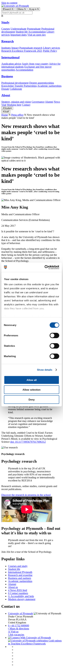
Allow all (32, 379)
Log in (34, 9)
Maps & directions (18, 628)
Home (4, 114)
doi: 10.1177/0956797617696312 (28, 441)
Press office (17, 114)
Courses (5, 28)
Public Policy (50, 50)
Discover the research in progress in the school (26, 494)
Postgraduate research (30, 47)
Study (5, 22)
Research (7, 41)
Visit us (13, 631)
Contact (26, 104)
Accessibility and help (21, 596)
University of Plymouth (20, 613)
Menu (21, 9)
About (5, 95)
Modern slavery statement (21, 599)
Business (7, 76)
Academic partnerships (49, 85)
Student (7, 108)
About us (13, 587)
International (10, 57)
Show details (44, 369)
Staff (6, 111)
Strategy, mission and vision (16, 101)
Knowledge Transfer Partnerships (19, 85)
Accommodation (37, 31)
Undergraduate (18, 28)
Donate (5, 88)
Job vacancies (16, 634)
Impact (15, 47)
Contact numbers (18, 593)
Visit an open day (36, 34)
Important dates (18, 34)
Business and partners (19, 578)
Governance (38, 101)
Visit (3, 104)
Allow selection (31, 389)
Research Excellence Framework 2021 (21, 50)
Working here (14, 104)
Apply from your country (35, 63)
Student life (22, 31)
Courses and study (18, 566)
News (57, 101)
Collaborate (16, 88)
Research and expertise (20, 575)
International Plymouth (20, 572)
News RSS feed (17, 590)
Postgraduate (34, 28)
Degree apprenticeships (41, 82)
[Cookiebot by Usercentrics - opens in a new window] (45, 267)
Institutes (6, 47)
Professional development (15, 82)
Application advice (11, 63)
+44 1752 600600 (18, 625)
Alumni (49, 101)
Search (8, 9)
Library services (51, 47)
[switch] (54, 335)
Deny (32, 399)
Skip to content (9, 2)
